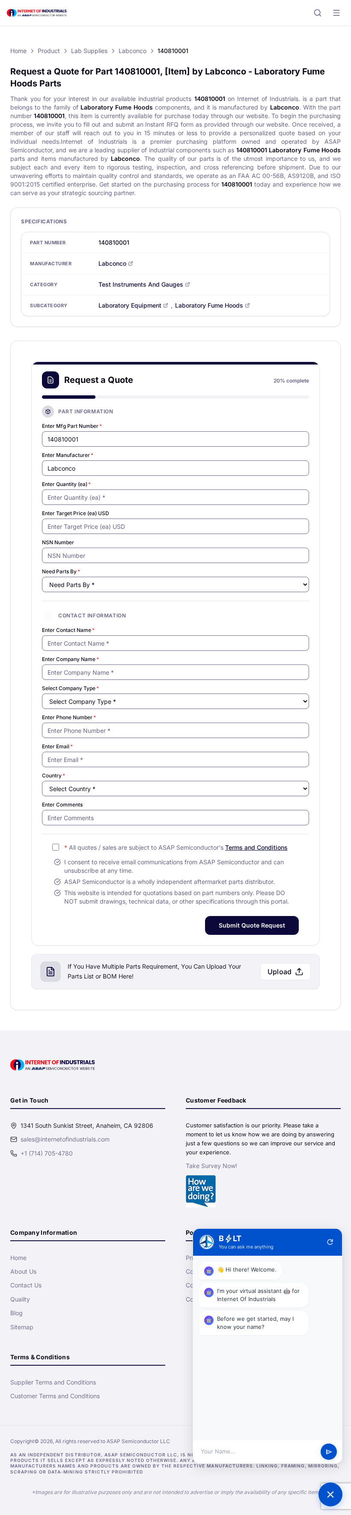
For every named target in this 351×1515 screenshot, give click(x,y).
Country (53, 775)
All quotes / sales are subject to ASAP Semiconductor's (176, 847)
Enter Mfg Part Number (72, 426)
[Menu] (336, 13)
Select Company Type (70, 688)
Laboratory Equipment (129, 305)
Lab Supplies (89, 50)
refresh (330, 1242)
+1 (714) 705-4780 (47, 1153)
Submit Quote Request (252, 925)
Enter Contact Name (68, 630)
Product (49, 50)
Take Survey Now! (211, 1165)
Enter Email (57, 746)
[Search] (317, 13)
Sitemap (21, 1327)
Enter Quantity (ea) (66, 484)
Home (18, 50)
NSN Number (58, 542)
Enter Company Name (70, 659)
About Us (23, 1271)
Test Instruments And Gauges (140, 284)
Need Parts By (61, 571)
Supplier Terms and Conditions (53, 1382)
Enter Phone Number (69, 717)
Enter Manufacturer (67, 455)
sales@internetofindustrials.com (65, 1139)
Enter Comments (62, 804)
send (329, 1451)
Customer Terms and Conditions (55, 1395)
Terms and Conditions (256, 847)
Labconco (132, 50)
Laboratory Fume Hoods (209, 305)
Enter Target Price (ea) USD (75, 513)
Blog (16, 1312)
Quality (20, 1299)
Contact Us (26, 1285)
